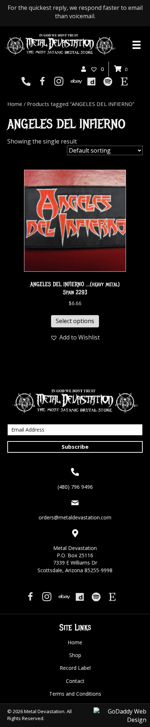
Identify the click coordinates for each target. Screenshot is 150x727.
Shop (75, 655)
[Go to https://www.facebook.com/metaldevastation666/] (42, 82)
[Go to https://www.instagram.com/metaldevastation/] (58, 82)
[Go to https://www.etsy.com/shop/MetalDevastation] (124, 82)
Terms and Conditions (75, 693)
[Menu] (136, 45)
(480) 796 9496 (75, 486)
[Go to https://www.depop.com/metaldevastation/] (91, 82)
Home (14, 103)
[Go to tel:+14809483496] (26, 82)
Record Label (75, 667)
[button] (75, 337)
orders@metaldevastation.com (75, 517)
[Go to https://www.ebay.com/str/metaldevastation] (75, 82)
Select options (75, 321)
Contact (75, 680)
